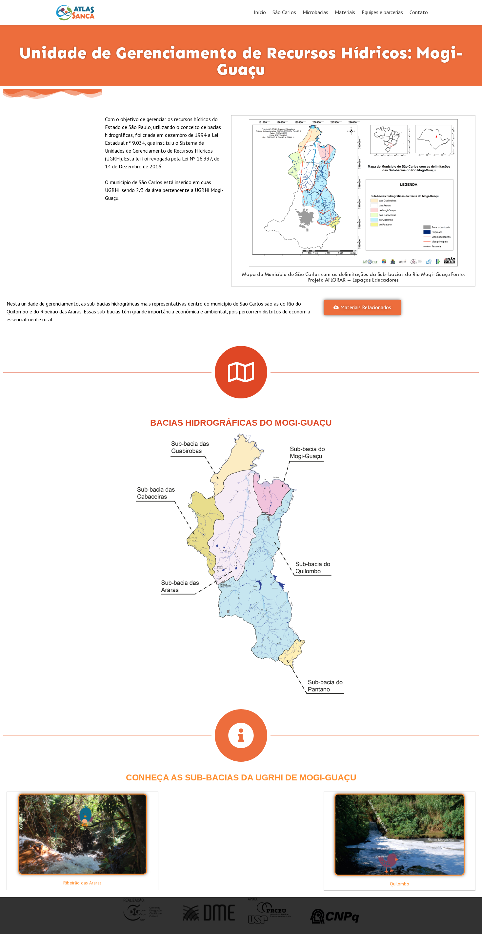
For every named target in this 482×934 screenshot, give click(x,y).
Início (260, 12)
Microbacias (315, 12)
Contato (419, 12)
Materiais (345, 12)
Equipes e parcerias (382, 12)
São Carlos (284, 12)
